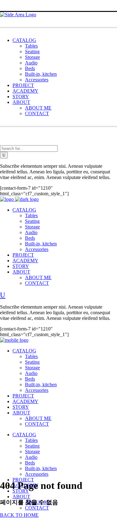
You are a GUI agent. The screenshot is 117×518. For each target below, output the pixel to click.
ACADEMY (25, 91)
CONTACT (37, 113)
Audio (31, 62)
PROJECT (23, 85)
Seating (32, 51)
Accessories (36, 79)
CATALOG (24, 40)
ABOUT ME (38, 107)
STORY (20, 96)
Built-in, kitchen (41, 74)
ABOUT (21, 102)
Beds (30, 68)
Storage (32, 57)
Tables (31, 46)
